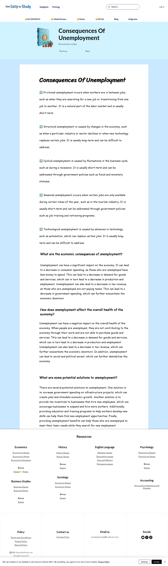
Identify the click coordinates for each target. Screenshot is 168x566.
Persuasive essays (105, 464)
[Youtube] (143, 537)
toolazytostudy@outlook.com (105, 537)
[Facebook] (146, 537)
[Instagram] (150, 537)
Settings (144, 561)
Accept (156, 561)
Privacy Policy (103, 561)
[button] (44, 7)
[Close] (164, 562)
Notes (25, 471)
